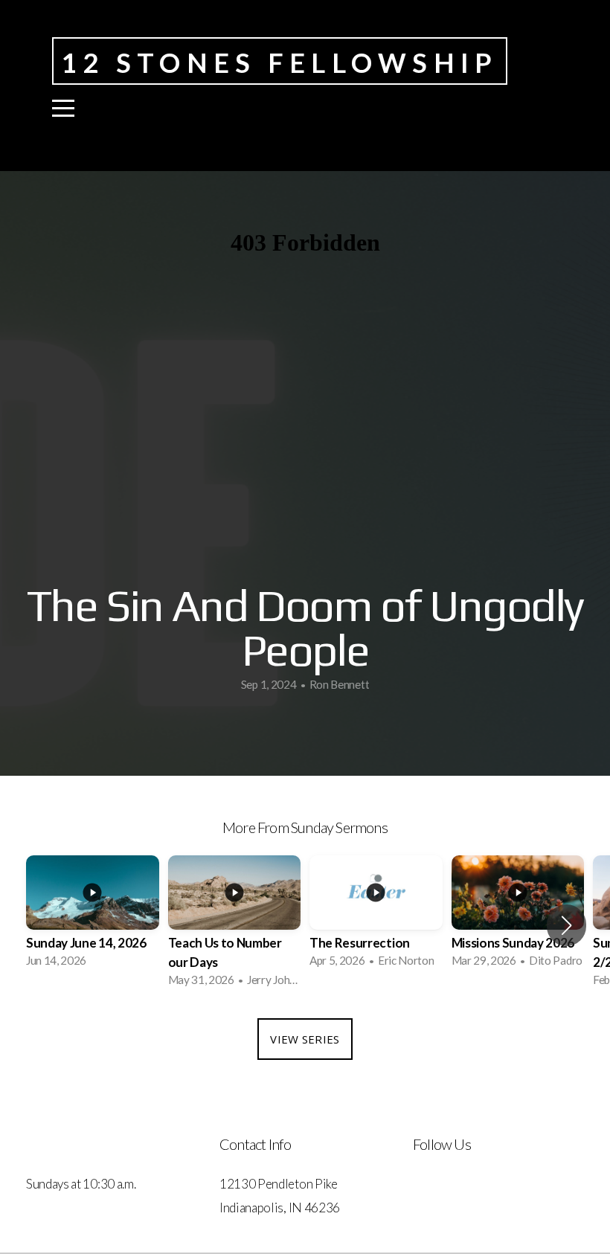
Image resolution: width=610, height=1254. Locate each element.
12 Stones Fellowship (279, 62)
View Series (304, 1039)
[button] (566, 925)
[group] (92, 916)
